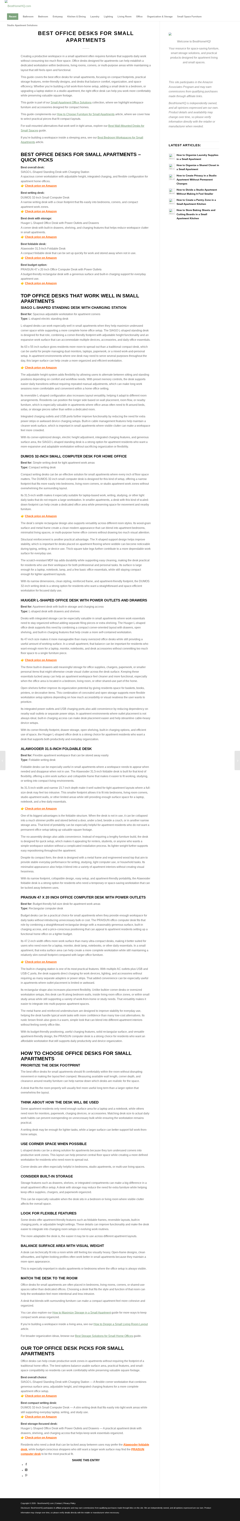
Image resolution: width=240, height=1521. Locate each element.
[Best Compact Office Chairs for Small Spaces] (237, 760)
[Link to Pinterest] (232, 6)
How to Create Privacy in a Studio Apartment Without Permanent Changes (197, 179)
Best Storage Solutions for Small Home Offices (104, 1335)
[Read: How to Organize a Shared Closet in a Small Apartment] (172, 167)
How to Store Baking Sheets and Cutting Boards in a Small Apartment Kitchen (196, 214)
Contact (58, 1503)
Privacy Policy (69, 1503)
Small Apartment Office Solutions (71, 102)
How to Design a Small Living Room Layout (120, 1324)
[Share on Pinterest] (26, 1475)
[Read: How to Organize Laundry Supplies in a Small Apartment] (172, 156)
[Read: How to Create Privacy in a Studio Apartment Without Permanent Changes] (172, 177)
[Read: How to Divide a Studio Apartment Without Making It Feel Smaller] (172, 191)
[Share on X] (26, 1470)
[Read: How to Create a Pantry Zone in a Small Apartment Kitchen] (172, 201)
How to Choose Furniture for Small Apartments (86, 114)
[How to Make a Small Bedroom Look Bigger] (2, 760)
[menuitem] (13, 16)
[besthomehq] (18, 6)
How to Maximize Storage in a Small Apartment (81, 1312)
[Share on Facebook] (26, 1464)
